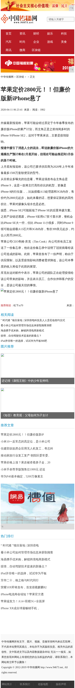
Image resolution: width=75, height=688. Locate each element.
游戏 (50, 41)
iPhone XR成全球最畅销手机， (20, 608)
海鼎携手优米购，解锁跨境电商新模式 (22, 330)
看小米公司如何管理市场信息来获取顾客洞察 (26, 325)
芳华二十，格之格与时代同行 (20, 580)
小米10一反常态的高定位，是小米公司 (25, 441)
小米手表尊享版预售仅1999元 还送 (23, 469)
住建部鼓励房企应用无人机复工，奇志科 (27, 448)
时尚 (22, 41)
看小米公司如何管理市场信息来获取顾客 (27, 552)
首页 (8, 33)
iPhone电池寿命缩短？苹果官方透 (22, 594)
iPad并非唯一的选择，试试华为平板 (24, 573)
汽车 (8, 41)
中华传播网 (7, 76)
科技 (64, 33)
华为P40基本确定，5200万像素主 (22, 476)
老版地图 (43, 684)
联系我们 (25, 684)
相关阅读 (7, 315)
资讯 (22, 33)
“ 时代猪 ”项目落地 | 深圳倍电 (20, 545)
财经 (36, 33)
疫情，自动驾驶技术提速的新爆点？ (21, 335)
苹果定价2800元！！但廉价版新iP (22, 434)
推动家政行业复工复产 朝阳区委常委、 (26, 455)
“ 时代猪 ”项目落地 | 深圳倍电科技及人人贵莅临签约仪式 (33, 320)
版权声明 (61, 684)
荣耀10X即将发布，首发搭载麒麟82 (24, 587)
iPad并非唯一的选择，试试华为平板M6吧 (24, 341)
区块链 (36, 50)
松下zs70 (18, 305)
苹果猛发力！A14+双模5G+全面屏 (23, 601)
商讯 (8, 50)
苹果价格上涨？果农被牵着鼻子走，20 (25, 462)
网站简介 (7, 684)
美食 (64, 41)
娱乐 (50, 33)
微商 (22, 50)
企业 (36, 41)
